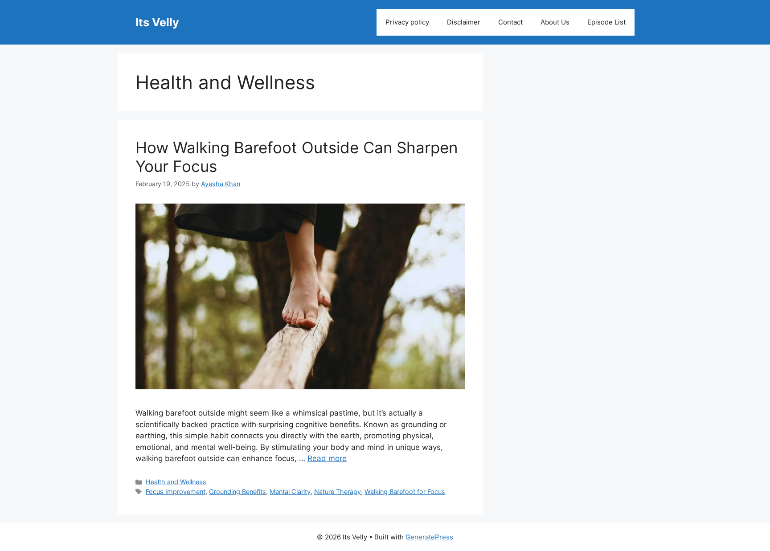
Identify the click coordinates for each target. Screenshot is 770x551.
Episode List (606, 22)
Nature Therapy (337, 491)
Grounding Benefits (237, 491)
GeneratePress (429, 537)
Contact (510, 22)
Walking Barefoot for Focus (405, 491)
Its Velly (157, 22)
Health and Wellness (176, 482)
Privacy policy (407, 22)
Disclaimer (463, 22)
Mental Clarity (290, 491)
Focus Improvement (175, 491)
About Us (555, 22)
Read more (327, 458)
